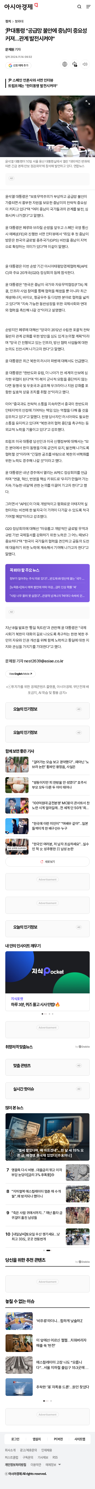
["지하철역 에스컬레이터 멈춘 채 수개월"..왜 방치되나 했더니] (77, 1201)
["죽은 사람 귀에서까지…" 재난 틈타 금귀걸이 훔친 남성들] (77, 1222)
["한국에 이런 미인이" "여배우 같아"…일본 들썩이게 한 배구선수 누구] (16, 833)
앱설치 (37, 1439)
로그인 (15, 1439)
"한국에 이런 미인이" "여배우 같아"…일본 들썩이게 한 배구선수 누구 (60, 826)
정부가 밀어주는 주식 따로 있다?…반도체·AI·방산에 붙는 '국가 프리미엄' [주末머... (47, 578)
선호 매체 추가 (20, 65)
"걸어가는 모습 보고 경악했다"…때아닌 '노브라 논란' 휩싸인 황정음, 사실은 (60, 764)
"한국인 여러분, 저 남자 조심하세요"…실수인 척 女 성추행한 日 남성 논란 (60, 846)
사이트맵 (79, 1439)
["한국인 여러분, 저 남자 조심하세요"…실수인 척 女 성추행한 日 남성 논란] (16, 853)
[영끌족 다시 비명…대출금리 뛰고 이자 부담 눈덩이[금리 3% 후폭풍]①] (77, 1180)
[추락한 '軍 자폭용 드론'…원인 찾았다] (19, 1395)
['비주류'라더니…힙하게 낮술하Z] (19, 1329)
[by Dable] (82, 1262)
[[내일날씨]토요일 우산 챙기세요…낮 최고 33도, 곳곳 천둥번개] (77, 1244)
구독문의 (28, 1457)
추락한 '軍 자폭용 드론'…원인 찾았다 (62, 1387)
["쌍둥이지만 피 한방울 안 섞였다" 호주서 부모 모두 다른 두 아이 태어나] (16, 792)
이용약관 (35, 1464)
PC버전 (58, 1439)
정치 (8, 21)
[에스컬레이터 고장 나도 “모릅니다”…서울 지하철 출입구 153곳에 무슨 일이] (19, 1372)
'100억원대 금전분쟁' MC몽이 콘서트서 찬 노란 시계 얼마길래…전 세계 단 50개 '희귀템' (61, 806)
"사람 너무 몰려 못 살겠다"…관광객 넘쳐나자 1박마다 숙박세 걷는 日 (47, 596)
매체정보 (51, 1464)
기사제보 (43, 1457)
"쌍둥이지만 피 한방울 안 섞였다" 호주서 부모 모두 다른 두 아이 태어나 (59, 785)
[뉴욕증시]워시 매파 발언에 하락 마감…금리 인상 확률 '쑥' (43, 587)
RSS (55, 1457)
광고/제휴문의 (28, 1450)
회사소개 (10, 1450)
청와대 (19, 21)
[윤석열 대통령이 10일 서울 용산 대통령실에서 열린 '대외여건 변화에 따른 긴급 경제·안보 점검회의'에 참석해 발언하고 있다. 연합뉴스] (47, 126)
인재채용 (46, 1450)
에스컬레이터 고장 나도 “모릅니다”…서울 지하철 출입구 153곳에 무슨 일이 (62, 1365)
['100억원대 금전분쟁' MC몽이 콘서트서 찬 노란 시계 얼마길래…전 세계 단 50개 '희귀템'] (16, 812)
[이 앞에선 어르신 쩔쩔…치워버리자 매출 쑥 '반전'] (19, 1351)
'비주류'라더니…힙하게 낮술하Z (59, 1321)
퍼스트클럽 (11, 1457)
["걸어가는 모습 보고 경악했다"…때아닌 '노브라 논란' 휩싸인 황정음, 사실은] (16, 771)
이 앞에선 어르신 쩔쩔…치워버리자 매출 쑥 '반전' (61, 1343)
